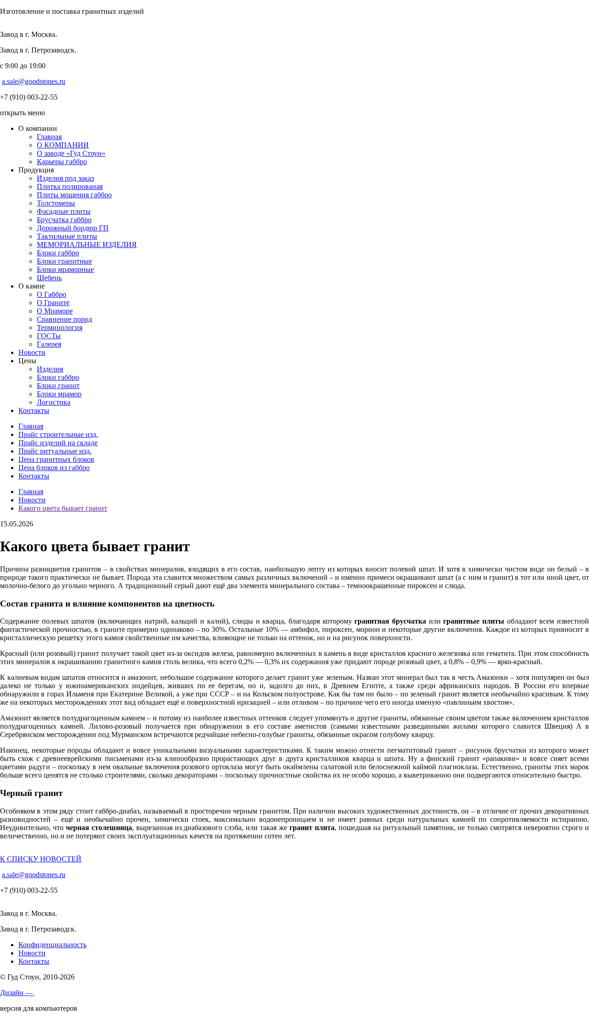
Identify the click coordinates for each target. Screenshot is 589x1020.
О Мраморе (55, 311)
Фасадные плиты (64, 211)
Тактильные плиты (67, 236)
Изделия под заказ (65, 178)
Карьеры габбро (62, 161)
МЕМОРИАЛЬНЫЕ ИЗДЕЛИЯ (87, 244)
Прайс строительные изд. (58, 434)
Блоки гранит (58, 385)
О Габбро (51, 294)
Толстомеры (56, 203)
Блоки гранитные (64, 261)
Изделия (50, 369)
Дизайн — (17, 992)
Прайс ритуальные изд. (55, 451)
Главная (49, 137)
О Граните (53, 303)
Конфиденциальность (52, 945)
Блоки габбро (58, 253)
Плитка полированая (70, 186)
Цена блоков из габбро (54, 468)
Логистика (53, 402)
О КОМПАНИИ (63, 145)
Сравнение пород (64, 319)
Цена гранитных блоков (56, 459)
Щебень (49, 278)
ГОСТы (49, 336)
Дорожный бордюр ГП (73, 228)
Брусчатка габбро (64, 220)
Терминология (59, 327)
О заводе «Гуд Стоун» (71, 153)
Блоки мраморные (65, 269)
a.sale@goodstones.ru (33, 81)
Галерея (49, 344)
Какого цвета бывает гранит (62, 508)
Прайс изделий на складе (58, 443)
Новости (32, 352)
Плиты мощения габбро (74, 195)
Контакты (33, 410)
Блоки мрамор (59, 394)
